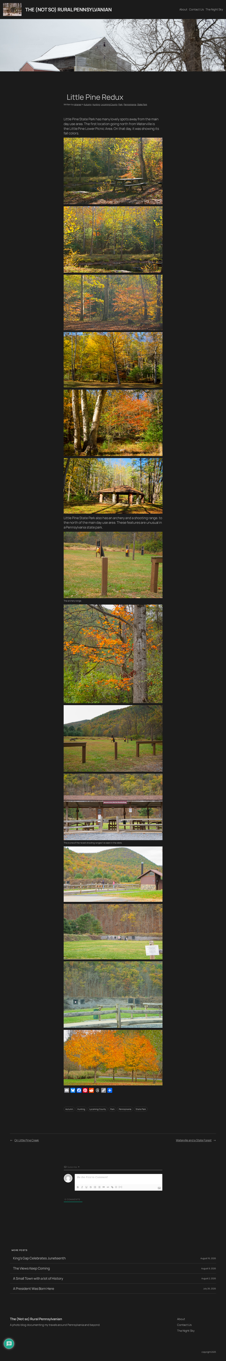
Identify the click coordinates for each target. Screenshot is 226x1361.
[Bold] (78, 1187)
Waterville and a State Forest (194, 1140)
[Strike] (91, 1187)
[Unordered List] (99, 1187)
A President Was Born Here (33, 1289)
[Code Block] (108, 1187)
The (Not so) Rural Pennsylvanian (68, 9)
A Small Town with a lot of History (38, 1278)
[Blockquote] (103, 1187)
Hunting (96, 104)
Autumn (87, 104)
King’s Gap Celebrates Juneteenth (39, 1258)
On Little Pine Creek (26, 1140)
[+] (120, 1187)
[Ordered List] (95, 1187)
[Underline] (86, 1187)
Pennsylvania (130, 104)
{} (116, 1187)
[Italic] (82, 1187)
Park (120, 104)
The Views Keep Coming (31, 1268)
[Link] (112, 1187)
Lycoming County (109, 104)
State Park (142, 104)
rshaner (77, 104)
